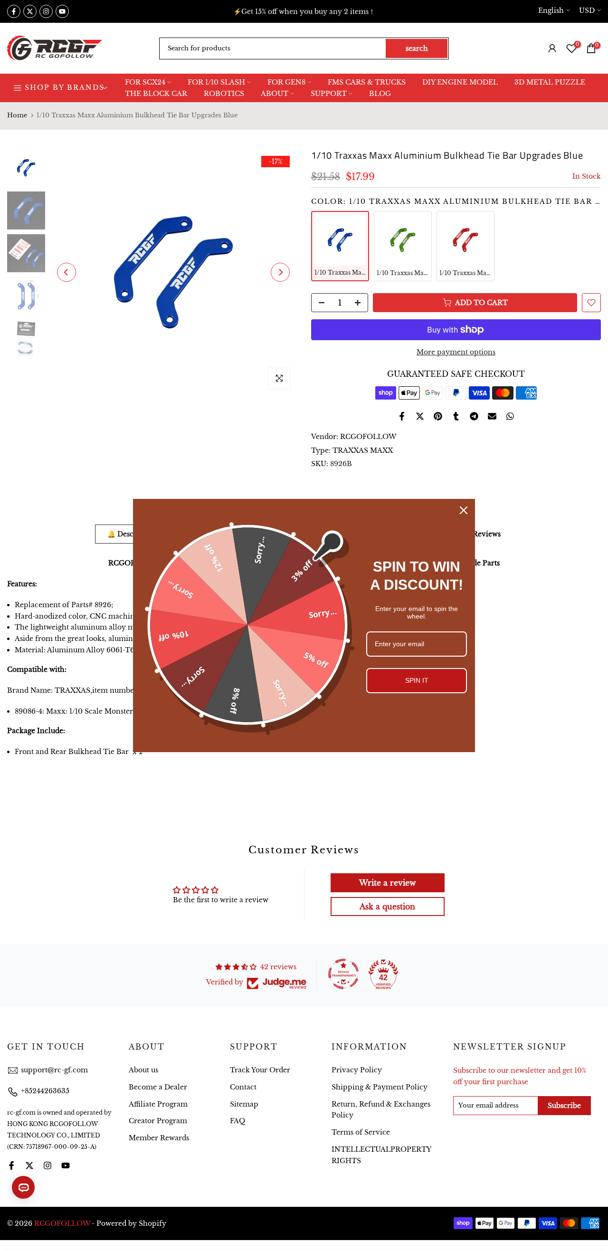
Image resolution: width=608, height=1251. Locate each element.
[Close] (463, 510)
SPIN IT (416, 680)
